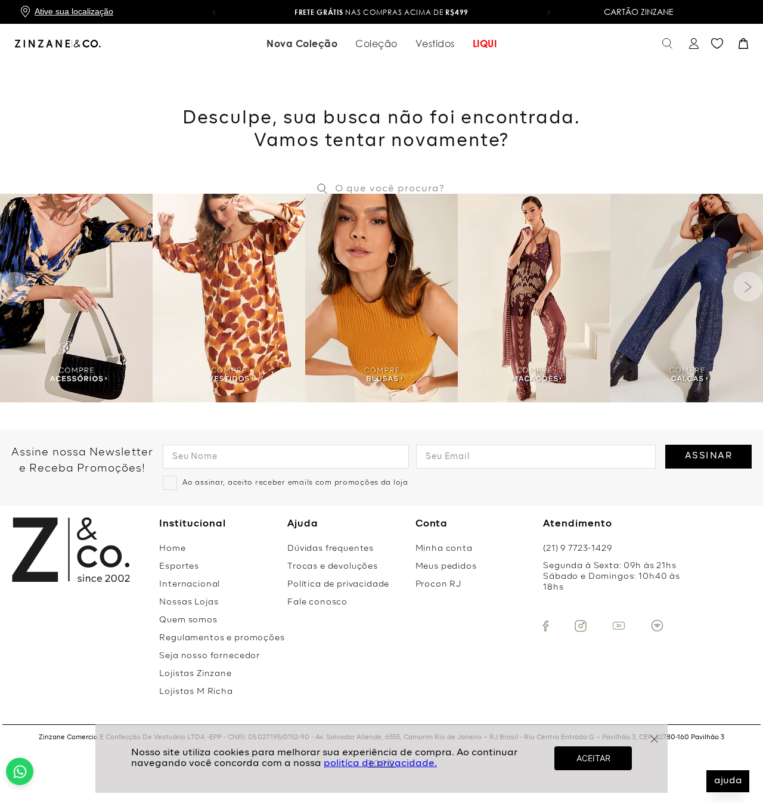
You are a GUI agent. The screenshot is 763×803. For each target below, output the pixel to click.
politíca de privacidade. (380, 763)
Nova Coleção (301, 43)
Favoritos (717, 43)
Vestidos (435, 43)
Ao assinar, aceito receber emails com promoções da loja (295, 482)
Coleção (376, 43)
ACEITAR (593, 758)
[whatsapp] (19, 771)
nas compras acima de (381, 12)
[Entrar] (692, 44)
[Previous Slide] (15, 287)
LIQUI (485, 43)
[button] (214, 12)
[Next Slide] (748, 287)
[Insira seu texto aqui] (545, 626)
